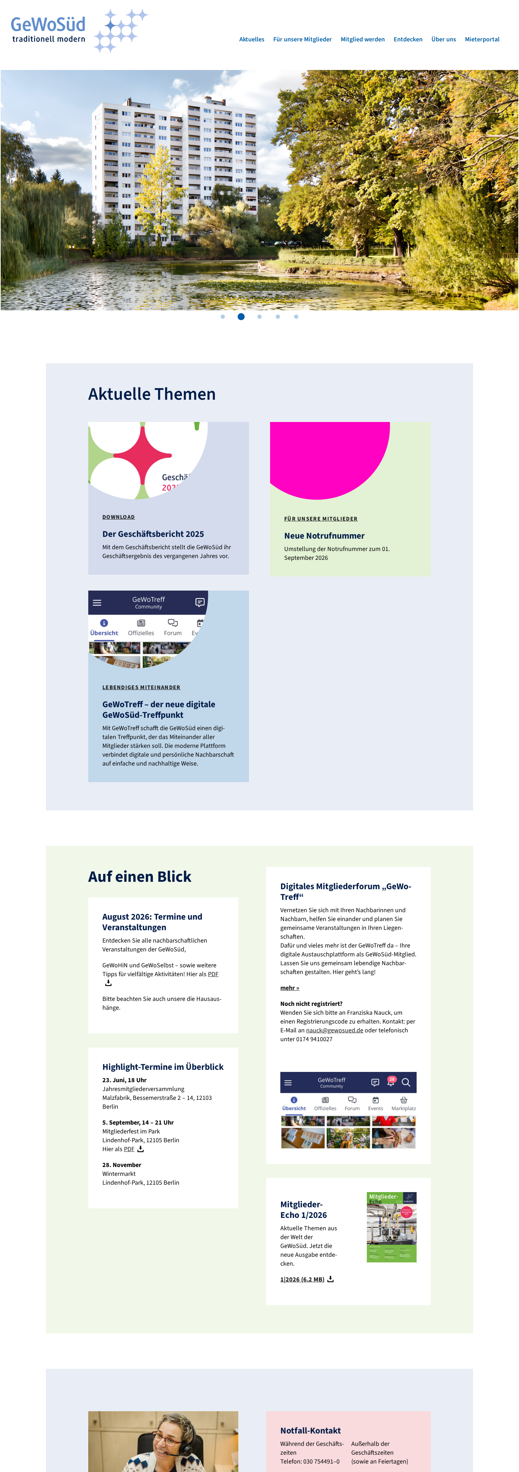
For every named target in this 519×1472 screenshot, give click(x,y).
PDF (129, 1149)
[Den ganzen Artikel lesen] (168, 498)
